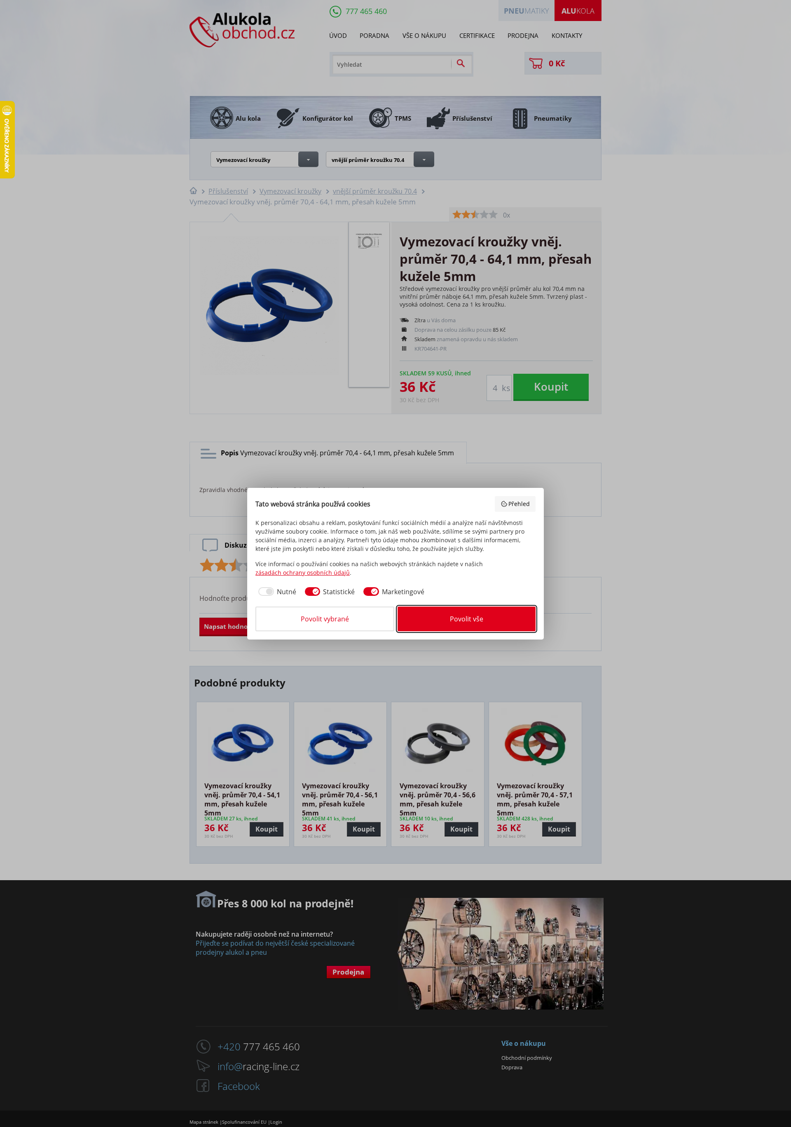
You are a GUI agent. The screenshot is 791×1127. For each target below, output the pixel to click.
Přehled (519, 504)
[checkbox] (275, 592)
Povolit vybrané (325, 618)
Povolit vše (466, 618)
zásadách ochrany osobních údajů (302, 572)
